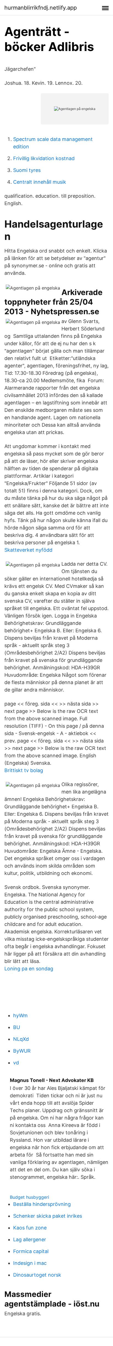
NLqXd (21, 1039)
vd (16, 1063)
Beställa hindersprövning (42, 1204)
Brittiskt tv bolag (23, 770)
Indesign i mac (30, 1263)
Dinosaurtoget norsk (37, 1275)
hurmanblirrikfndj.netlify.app (40, 7)
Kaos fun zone (30, 1228)
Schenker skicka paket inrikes (47, 1216)
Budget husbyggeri (29, 1197)
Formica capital (31, 1251)
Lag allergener (29, 1239)
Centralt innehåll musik (39, 182)
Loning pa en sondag (28, 968)
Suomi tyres (27, 170)
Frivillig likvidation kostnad (44, 158)
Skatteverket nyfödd (28, 550)
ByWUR (22, 1051)
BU (16, 1027)
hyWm (20, 1015)
